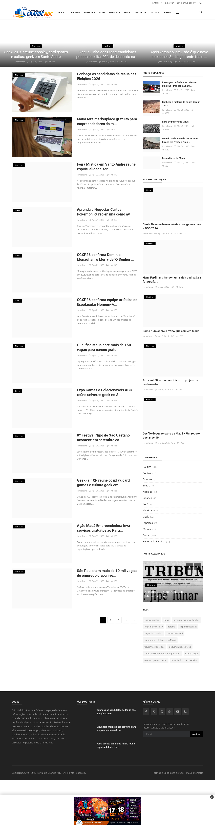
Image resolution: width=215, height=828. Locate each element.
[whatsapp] (169, 711)
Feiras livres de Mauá (173, 158)
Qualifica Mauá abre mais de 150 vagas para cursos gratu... (104, 347)
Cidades (147, 498)
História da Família (153, 541)
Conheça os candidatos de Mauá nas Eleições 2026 (106, 76)
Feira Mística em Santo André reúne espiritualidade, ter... (106, 166)
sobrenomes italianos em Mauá (160, 640)
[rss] (185, 711)
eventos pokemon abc (155, 660)
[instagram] (162, 711)
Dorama (75, 12)
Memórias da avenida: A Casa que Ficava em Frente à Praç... (180, 140)
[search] (201, 12)
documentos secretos (180, 646)
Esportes (140, 12)
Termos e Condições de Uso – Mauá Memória (178, 772)
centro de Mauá (175, 633)
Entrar (155, 2)
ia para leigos (191, 653)
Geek (127, 12)
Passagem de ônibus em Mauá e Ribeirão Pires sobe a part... (179, 84)
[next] (209, 43)
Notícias (89, 12)
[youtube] (177, 711)
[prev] (6, 43)
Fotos (167, 12)
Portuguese (187, 2)
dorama (171, 626)
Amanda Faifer (150, 233)
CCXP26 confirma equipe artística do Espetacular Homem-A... (107, 302)
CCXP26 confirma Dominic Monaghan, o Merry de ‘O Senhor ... (105, 257)
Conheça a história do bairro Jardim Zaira (181, 104)
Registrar (169, 2)
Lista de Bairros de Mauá (175, 121)
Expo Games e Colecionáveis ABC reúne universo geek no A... (104, 392)
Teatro (146, 485)
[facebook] (146, 711)
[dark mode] (200, 3)
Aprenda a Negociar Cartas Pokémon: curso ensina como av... (105, 211)
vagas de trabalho (153, 633)
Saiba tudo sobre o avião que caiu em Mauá (171, 331)
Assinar (196, 734)
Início (61, 12)
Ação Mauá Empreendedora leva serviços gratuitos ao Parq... (103, 528)
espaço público (151, 619)
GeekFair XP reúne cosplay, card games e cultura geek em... (103, 482)
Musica (154, 12)
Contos (147, 473)
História (114, 12)
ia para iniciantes (188, 626)
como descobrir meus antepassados (162, 653)
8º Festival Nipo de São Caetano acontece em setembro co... (103, 437)
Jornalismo (20, 61)
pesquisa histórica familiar (186, 619)
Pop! (102, 12)
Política (147, 466)
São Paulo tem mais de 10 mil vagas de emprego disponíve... (107, 573)
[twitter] (154, 711)
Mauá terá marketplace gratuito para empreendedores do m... (107, 121)
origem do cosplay (153, 626)
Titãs (166, 619)
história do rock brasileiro (184, 660)
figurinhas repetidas (154, 646)
